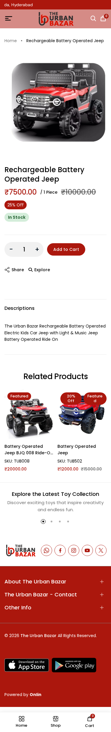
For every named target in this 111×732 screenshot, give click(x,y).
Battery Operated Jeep (76, 449)
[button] (43, 521)
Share (18, 270)
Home (10, 40)
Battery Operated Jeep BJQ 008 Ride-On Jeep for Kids (28, 449)
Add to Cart (66, 249)
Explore (42, 270)
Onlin (35, 695)
